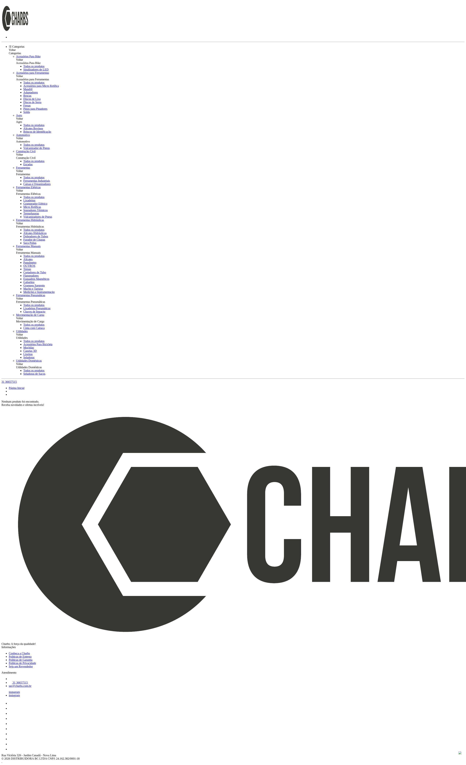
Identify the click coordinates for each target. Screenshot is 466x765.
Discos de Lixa (32, 99)
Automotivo (23, 134)
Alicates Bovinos (33, 128)
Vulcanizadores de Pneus (37, 216)
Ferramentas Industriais (36, 180)
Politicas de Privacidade (22, 663)
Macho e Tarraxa (33, 288)
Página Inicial (16, 387)
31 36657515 (9, 381)
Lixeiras (28, 354)
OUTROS (29, 265)
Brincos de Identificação (37, 131)
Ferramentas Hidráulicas (30, 220)
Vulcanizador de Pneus (36, 148)
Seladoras (28, 357)
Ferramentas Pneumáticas (30, 295)
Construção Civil (25, 151)
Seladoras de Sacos (34, 373)
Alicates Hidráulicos (35, 233)
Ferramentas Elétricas (28, 187)
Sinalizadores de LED (36, 69)
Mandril (27, 89)
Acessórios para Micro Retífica (41, 85)
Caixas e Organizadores (37, 184)
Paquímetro (29, 262)
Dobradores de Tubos (35, 236)
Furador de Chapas (34, 239)
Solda (26, 112)
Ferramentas (23, 167)
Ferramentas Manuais (28, 246)
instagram (14, 692)
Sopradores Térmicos (35, 210)
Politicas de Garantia (20, 659)
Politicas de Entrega (20, 656)
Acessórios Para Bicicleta (37, 344)
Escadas (28, 164)
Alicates (28, 259)
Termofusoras (31, 213)
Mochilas (28, 347)
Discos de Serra (32, 102)
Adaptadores (30, 92)
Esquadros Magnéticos (36, 278)
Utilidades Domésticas (29, 360)
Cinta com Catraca (34, 328)
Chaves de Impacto (34, 311)
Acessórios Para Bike (28, 56)
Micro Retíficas (32, 206)
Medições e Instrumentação (39, 292)
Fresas (27, 105)
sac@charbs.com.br (20, 685)
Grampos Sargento (34, 285)
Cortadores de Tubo (34, 272)
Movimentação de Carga (30, 314)
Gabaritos (28, 282)
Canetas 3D (30, 350)
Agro (19, 115)
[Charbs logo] (15, 31)
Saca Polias (29, 242)
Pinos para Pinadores (35, 108)
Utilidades (22, 331)
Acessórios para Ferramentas (32, 72)
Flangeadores (31, 275)
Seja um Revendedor (21, 666)
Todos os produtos (33, 66)
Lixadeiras (29, 200)
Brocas (27, 95)
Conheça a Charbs (19, 653)
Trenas (27, 269)
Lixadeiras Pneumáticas (36, 308)
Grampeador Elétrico (35, 203)
